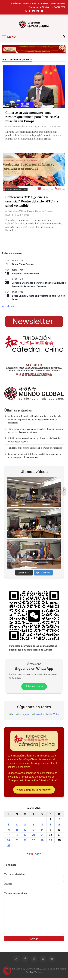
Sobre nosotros (57, 3)
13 (33, 829)
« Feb (30, 853)
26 (25, 840)
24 (8, 840)
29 (50, 840)
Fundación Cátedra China (23, 3)
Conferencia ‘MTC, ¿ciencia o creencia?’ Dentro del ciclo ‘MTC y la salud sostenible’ (31, 201)
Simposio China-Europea (25, 273)
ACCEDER (43, 3)
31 (8, 845)
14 (42, 829)
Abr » (38, 853)
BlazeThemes (35, 972)
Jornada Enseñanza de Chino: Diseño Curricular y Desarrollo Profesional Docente (39, 284)
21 (42, 834)
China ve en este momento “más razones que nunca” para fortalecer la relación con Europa (32, 116)
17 (8, 834)
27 (33, 840)
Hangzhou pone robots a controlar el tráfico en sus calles (35, 447)
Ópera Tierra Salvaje (23, 264)
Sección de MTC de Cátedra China (24, 211)
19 (25, 834)
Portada (16, 105)
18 (17, 834)
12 (25, 829)
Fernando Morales (16, 126)
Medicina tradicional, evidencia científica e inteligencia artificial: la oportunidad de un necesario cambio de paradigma (34, 419)
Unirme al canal (34, 686)
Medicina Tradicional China (16, 189)
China (8, 105)
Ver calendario (9, 306)
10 (8, 829)
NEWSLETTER (58, 7)
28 (42, 840)
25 (16, 840)
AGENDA (44, 7)
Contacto (33, 7)
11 (17, 829)
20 (33, 834)
